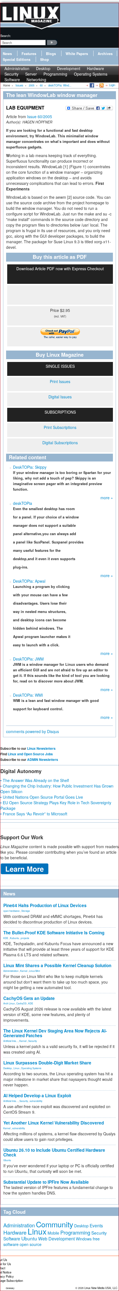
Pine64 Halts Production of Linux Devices (45, 905)
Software (12, 79)
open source (31, 1244)
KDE (5, 938)
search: (5, 35)
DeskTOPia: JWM (28, 659)
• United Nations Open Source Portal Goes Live (41, 797)
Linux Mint (34, 970)
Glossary (10, 1288)
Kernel (23, 970)
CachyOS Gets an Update (29, 998)
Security (32, 1040)
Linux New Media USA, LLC (100, 1288)
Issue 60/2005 (39, 116)
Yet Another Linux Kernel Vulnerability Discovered (53, 1123)
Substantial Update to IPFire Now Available (46, 1182)
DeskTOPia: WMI (28, 695)
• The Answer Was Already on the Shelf (34, 780)
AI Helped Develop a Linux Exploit (37, 1096)
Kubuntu (14, 938)
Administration (11, 970)
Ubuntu (7, 1160)
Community (54, 1224)
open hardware (11, 910)
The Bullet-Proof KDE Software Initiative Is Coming (53, 933)
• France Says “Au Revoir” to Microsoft (33, 813)
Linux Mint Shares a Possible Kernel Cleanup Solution (57, 965)
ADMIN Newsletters (42, 759)
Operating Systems (90, 74)
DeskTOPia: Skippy (29, 467)
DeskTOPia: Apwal (29, 581)
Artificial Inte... (10, 1040)
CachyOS (21, 1003)
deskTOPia (22, 503)
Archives (105, 53)
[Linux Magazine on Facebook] (91, 85)
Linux (16, 1068)
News (7, 53)
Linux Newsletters (41, 748)
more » (106, 497)
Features (29, 53)
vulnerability (36, 1101)
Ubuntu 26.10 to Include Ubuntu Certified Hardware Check (54, 1152)
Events (96, 1225)
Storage (25, 910)
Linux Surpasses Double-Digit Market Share (47, 1063)
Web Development (56, 1238)
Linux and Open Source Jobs (30, 753)
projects (25, 938)
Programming (55, 74)
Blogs (51, 53)
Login (112, 85)
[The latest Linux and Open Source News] (101, 85)
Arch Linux (9, 1003)
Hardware (15, 1232)
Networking (36, 79)
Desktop (7, 1068)
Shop (44, 59)
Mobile (53, 1233)
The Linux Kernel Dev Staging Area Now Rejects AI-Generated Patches (55, 1033)
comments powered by (32, 731)
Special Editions (16, 59)
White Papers (77, 53)
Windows (84, 1239)
